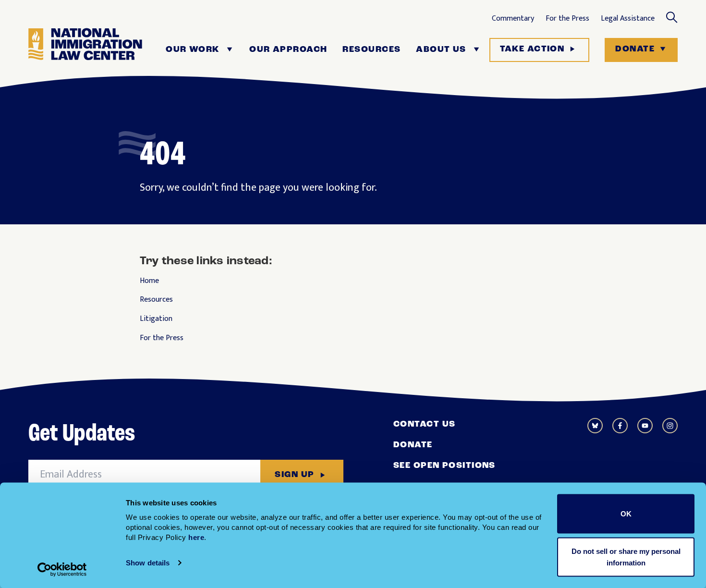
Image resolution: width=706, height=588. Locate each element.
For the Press (567, 18)
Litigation (156, 319)
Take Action (532, 49)
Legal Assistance (628, 18)
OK (626, 514)
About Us (441, 50)
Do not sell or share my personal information (626, 556)
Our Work (192, 50)
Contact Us (424, 424)
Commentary (513, 18)
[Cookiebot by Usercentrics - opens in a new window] (62, 569)
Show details (148, 563)
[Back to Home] (85, 50)
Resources (371, 50)
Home (149, 281)
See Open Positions (444, 466)
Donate (635, 49)
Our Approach (288, 50)
